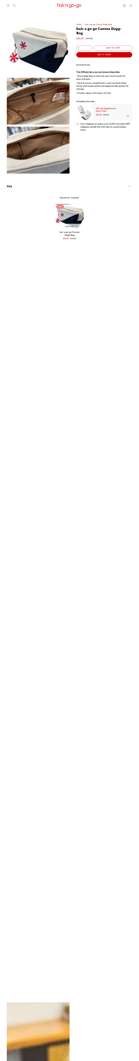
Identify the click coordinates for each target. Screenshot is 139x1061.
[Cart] (130, 5)
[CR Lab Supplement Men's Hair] (84, 112)
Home (79, 24)
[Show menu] (8, 5)
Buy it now (104, 54)
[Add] (128, 116)
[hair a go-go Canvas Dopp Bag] (70, 216)
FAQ (9, 186)
